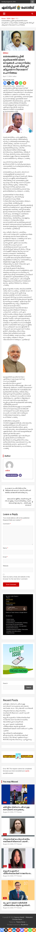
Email (5, 557)
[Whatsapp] (20, 83)
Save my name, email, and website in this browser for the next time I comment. (16, 578)
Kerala (5, 53)
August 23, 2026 (8, 812)
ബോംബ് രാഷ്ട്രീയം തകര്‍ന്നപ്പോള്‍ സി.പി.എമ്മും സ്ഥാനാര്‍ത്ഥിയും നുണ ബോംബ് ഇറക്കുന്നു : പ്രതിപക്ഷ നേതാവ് (18, 502)
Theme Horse (20, 922)
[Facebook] (5, 83)
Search (5, 683)
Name (5, 548)
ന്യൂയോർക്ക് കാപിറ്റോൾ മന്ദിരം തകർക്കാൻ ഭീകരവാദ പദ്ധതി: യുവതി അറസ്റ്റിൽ (16, 713)
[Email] (20, 475)
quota (27, 771)
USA (5, 802)
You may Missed (10, 781)
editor (14, 76)
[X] (9, 83)
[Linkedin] (12, 83)
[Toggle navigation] (4, 13)
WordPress (24, 925)
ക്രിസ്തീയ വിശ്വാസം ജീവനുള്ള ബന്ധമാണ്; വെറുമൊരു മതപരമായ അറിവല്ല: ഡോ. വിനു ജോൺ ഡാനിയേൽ (18, 706)
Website (5, 566)
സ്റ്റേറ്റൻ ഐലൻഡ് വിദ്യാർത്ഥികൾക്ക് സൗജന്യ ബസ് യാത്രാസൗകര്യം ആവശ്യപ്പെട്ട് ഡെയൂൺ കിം (16, 720)
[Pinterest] (16, 83)
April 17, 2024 (7, 76)
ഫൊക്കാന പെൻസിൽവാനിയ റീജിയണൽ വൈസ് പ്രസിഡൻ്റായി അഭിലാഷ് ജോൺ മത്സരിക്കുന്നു (18, 490)
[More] (24, 83)
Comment (7, 524)
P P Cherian (18, 812)
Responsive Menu (32, 1)
